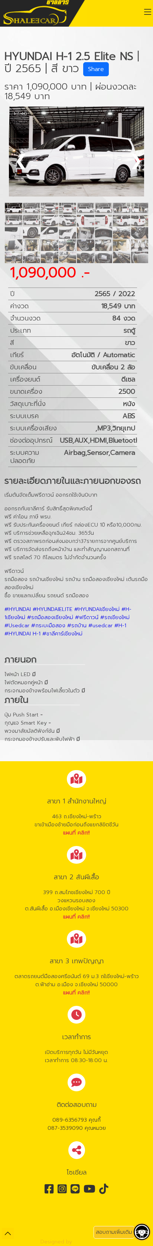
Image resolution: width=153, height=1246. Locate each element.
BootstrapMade (93, 1242)
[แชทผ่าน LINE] (141, 1155)
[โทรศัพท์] (141, 1173)
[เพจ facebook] (141, 1210)
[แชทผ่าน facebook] (141, 1192)
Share (96, 69)
